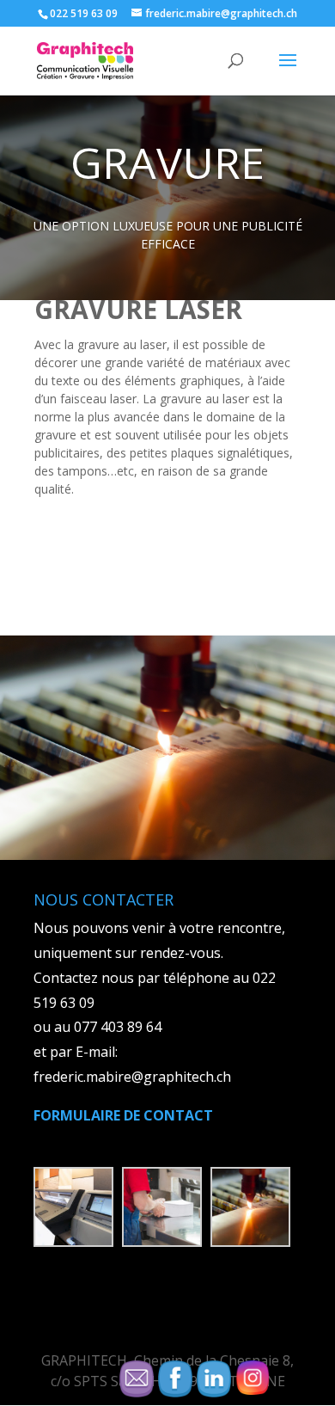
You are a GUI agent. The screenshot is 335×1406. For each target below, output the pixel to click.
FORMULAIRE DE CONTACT (123, 1115)
